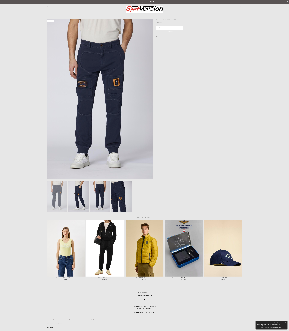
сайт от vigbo (50, 327)
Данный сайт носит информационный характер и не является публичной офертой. (72, 320)
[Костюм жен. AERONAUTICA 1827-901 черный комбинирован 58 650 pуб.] (105, 248)
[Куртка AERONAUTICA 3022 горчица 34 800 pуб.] (144, 248)
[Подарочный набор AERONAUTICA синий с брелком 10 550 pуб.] (184, 248)
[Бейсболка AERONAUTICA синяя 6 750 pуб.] (223, 248)
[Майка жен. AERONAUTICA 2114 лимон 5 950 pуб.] (66, 248)
